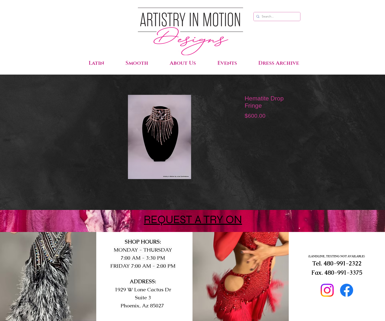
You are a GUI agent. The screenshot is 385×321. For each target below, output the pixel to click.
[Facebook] (346, 290)
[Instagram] (327, 290)
